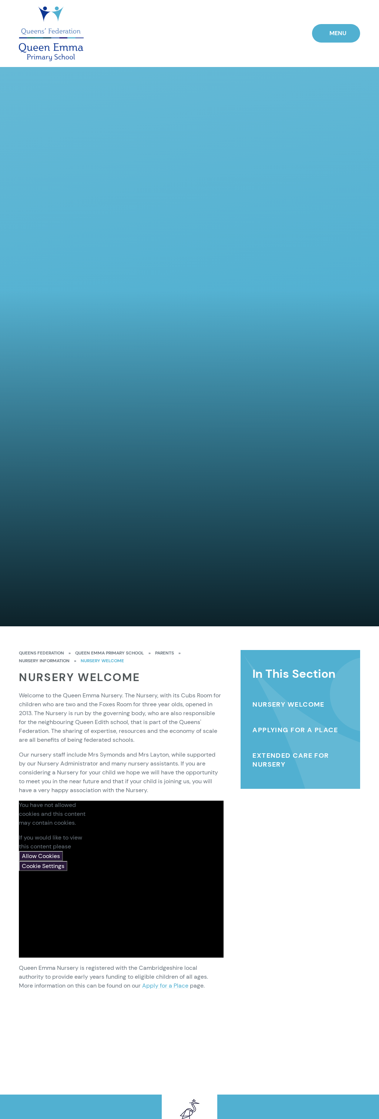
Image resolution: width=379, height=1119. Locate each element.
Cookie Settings (43, 866)
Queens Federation (41, 653)
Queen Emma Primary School (109, 653)
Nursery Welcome (102, 661)
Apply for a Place (165, 985)
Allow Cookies (41, 856)
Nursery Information (44, 661)
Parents (164, 653)
